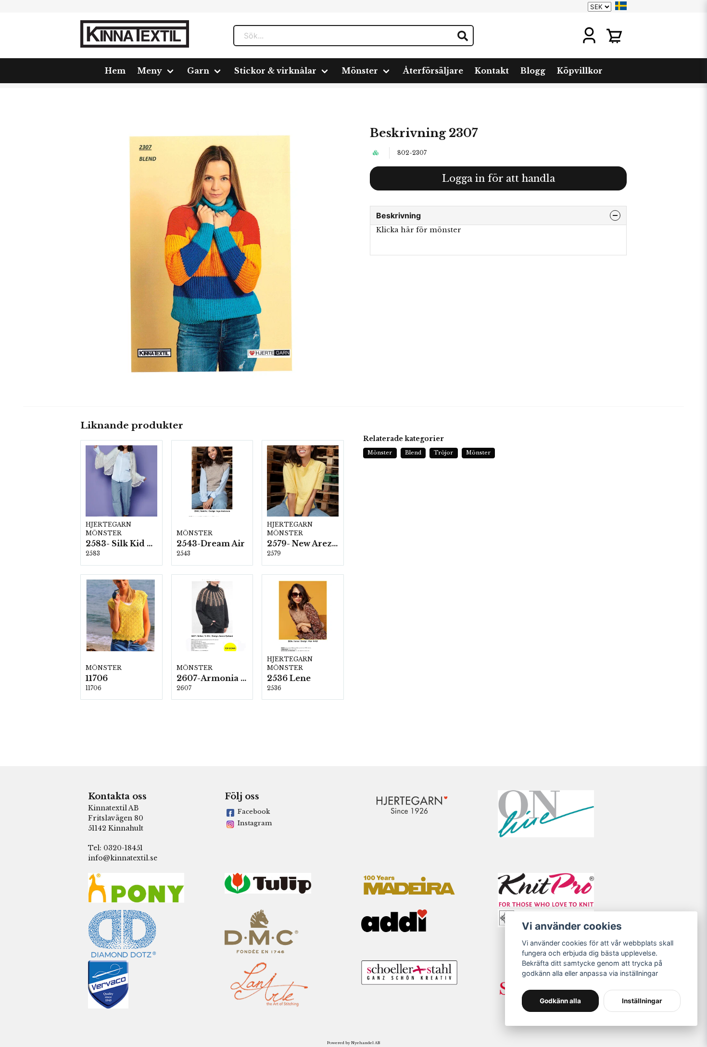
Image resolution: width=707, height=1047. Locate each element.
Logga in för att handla (498, 178)
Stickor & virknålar (275, 71)
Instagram (255, 823)
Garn (198, 71)
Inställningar (642, 1001)
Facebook (254, 811)
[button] (621, 6)
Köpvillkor (580, 71)
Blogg (532, 71)
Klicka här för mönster (418, 230)
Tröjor (443, 452)
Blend (413, 452)
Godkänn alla (560, 1001)
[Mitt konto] (589, 35)
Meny (149, 71)
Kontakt (492, 71)
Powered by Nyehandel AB (353, 1042)
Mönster (359, 71)
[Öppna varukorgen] (614, 35)
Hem (115, 71)
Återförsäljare (433, 71)
